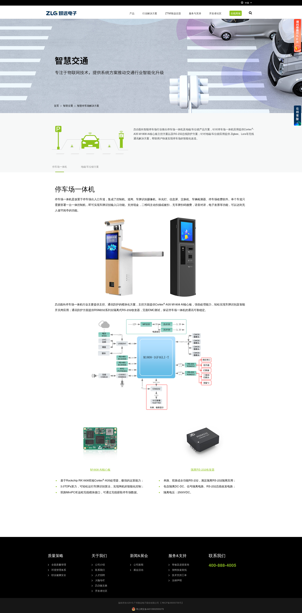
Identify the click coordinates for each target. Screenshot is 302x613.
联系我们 (100, 569)
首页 (56, 105)
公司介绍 (100, 564)
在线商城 (235, 13)
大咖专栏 (100, 580)
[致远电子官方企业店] (220, 573)
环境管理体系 (58, 569)
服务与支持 (195, 13)
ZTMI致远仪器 (173, 13)
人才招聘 (100, 575)
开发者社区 (215, 13)
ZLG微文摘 (101, 585)
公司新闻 (138, 564)
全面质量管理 (58, 564)
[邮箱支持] (236, 573)
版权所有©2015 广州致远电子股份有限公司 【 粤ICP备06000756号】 (151, 602)
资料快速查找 (179, 569)
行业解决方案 (149, 13)
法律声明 (177, 580)
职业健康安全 (58, 575)
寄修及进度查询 (180, 564)
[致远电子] (62, 12)
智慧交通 (68, 105)
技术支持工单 (179, 575)
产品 (132, 13)
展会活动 (138, 569)
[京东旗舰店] (228, 573)
